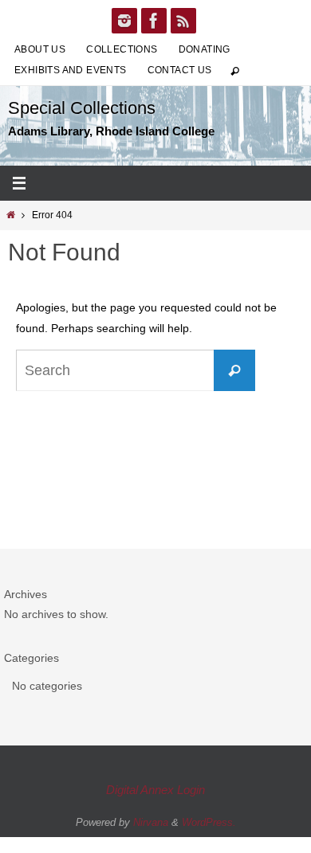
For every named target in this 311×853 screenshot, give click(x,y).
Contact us (180, 70)
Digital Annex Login (155, 789)
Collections (121, 49)
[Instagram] (124, 20)
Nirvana (150, 822)
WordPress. (209, 822)
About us (39, 49)
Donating (204, 49)
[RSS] (183, 20)
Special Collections (82, 108)
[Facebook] (154, 20)
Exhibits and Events (70, 70)
